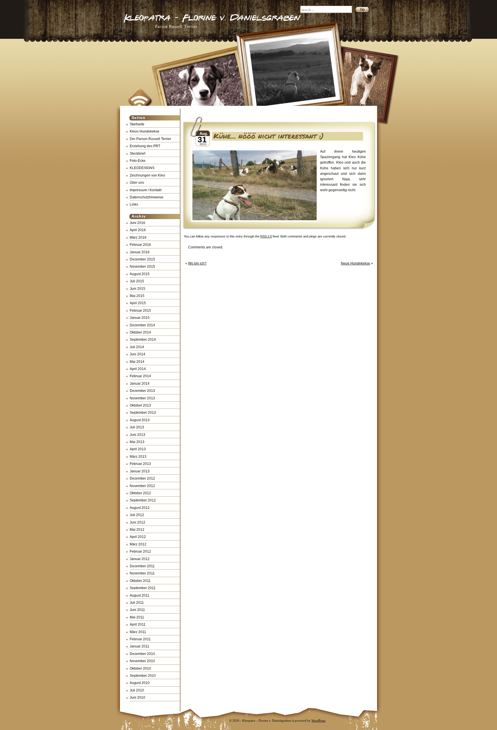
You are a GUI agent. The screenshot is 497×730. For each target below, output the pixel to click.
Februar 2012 (140, 551)
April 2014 (138, 369)
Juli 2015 (137, 281)
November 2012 (142, 486)
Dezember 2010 (142, 654)
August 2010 (140, 683)
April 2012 (138, 537)
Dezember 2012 (142, 478)
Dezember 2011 (142, 566)
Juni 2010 (137, 697)
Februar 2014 (140, 376)
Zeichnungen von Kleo (147, 175)
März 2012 (138, 544)
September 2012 (143, 500)
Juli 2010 (137, 690)
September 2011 (143, 588)
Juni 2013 (137, 435)
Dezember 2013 (142, 391)
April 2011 (138, 624)
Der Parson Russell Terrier (150, 139)
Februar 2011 (140, 639)
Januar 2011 (139, 646)
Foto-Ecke (138, 161)
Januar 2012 (140, 559)
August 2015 (140, 274)
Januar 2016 (140, 252)
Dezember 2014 (142, 325)
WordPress (318, 720)
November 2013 (142, 398)
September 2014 (143, 340)
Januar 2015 (140, 318)
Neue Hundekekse (355, 263)
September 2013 (143, 413)
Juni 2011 (137, 610)
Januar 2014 (140, 384)
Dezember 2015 (142, 259)
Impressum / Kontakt (145, 190)
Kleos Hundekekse (144, 131)
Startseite (137, 124)
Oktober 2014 (140, 332)
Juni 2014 (137, 354)
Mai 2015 (137, 296)
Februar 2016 (140, 245)
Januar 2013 (140, 471)
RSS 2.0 (266, 236)
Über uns (137, 183)
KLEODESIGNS (142, 168)
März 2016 (138, 237)
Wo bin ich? (197, 263)
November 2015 (142, 267)
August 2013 (140, 420)
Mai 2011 (137, 617)
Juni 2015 (137, 289)
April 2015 (138, 303)
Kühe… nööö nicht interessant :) (268, 136)
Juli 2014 (137, 347)
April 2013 (138, 449)
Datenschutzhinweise (146, 197)
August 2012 (140, 508)
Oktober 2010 (140, 668)
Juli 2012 (137, 515)
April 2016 (138, 230)
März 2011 (138, 632)
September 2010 (143, 676)
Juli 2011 (137, 603)
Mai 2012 (137, 530)
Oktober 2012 (140, 493)
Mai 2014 (137, 362)
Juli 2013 (137, 427)
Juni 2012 (137, 522)
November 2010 (142, 661)
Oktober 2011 (140, 581)
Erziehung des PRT (145, 146)
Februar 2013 (140, 464)
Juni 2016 (137, 223)
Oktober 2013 (140, 405)
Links (134, 204)
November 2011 (142, 573)
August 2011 (139, 595)
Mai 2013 (137, 442)
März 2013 (138, 457)
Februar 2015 (140, 311)
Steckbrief (137, 154)
